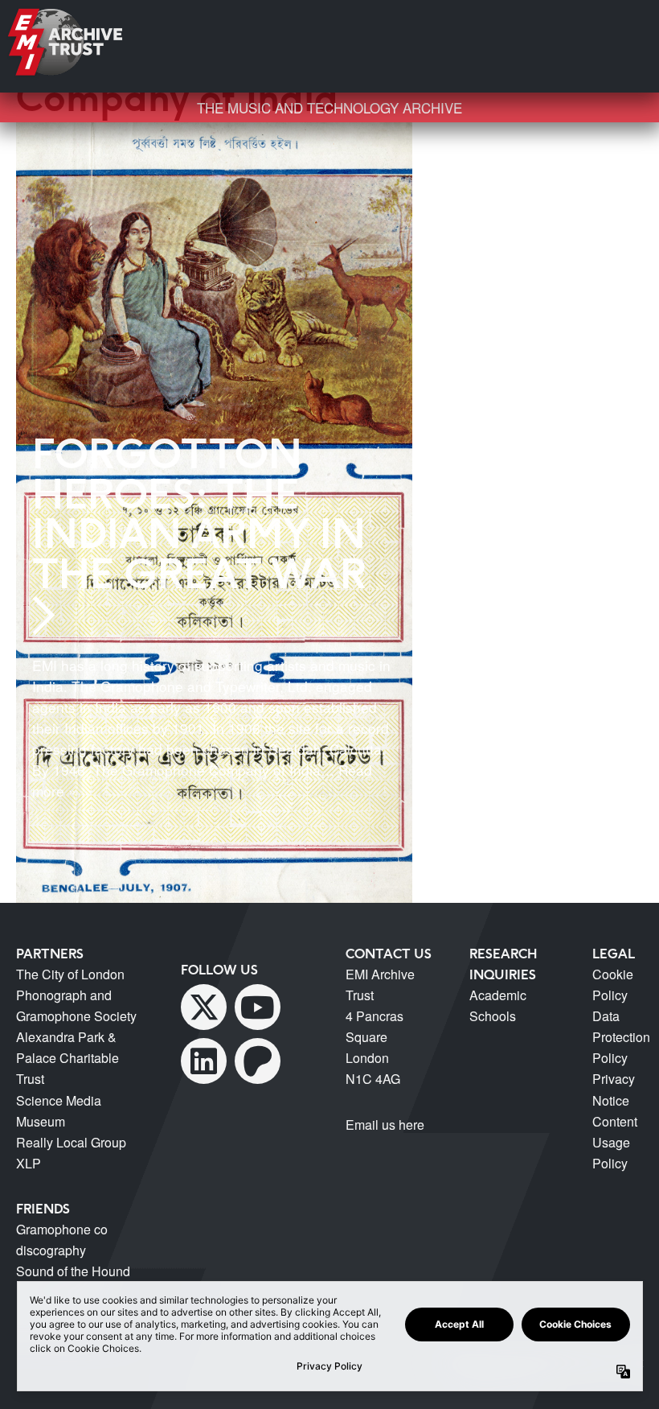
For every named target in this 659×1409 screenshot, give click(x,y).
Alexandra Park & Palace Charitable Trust (67, 1058)
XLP (28, 1163)
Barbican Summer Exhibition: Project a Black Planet (567, 136)
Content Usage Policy (614, 1142)
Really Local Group (71, 1142)
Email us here (385, 1124)
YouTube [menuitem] (257, 1007)
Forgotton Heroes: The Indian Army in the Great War (199, 513)
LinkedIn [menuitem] (204, 1061)
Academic (497, 995)
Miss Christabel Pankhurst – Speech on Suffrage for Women (567, 198)
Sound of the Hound (73, 1271)
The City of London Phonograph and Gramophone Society (76, 995)
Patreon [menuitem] (257, 1061)
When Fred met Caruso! (560, 280)
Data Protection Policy (621, 1037)
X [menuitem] (204, 1007)
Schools (492, 1016)
